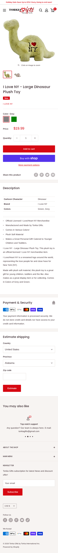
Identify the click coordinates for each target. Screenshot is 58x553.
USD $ (7, 506)
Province (7, 357)
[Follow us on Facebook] (5, 520)
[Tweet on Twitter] (47, 175)
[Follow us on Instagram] (11, 520)
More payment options (29, 165)
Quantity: (7, 138)
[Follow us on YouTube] (22, 520)
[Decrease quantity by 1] (17, 138)
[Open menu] (4, 10)
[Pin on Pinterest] (42, 175)
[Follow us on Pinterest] (16, 520)
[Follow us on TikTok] (28, 520)
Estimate (12, 388)
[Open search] (40, 10)
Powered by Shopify (11, 547)
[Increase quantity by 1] (35, 138)
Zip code (7, 370)
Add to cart (29, 149)
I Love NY (8, 104)
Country (7, 343)
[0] (52, 10)
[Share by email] (53, 175)
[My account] (46, 10)
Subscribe (12, 492)
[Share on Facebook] (36, 175)
